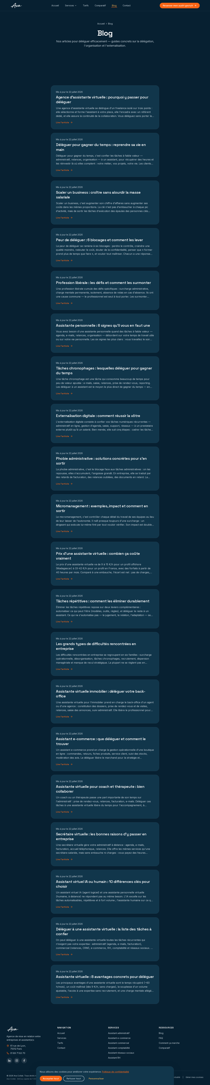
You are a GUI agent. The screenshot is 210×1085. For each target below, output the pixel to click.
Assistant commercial (118, 1043)
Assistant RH (114, 1057)
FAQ (161, 1038)
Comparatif (100, 5)
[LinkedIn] (9, 1060)
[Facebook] (24, 1060)
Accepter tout (51, 1078)
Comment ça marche (169, 1043)
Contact (127, 5)
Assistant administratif (118, 1033)
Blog (114, 5)
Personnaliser (96, 1078)
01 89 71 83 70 (17, 1053)
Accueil (55, 5)
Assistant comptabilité (119, 1048)
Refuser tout (74, 1078)
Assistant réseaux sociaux (121, 1052)
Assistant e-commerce (119, 1038)
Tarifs (86, 5)
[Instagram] (17, 1060)
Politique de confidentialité (115, 1071)
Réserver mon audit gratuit (178, 5)
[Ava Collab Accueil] (16, 5)
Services (69, 5)
